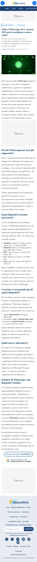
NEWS (8, 507)
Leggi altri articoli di (19, 454)
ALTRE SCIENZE (8, 25)
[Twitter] (17, 539)
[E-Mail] (18, 542)
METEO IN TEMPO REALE (18, 507)
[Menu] (3, 3)
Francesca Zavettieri (9, 49)
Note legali (22, 546)
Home (7, 8)
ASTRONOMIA (25, 512)
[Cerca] (34, 3)
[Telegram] (23, 539)
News (14, 8)
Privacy (29, 546)
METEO (29, 507)
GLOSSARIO (25, 521)
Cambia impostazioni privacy (18, 554)
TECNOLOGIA (21, 25)
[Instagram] (12, 539)
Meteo (21, 8)
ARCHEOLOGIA (13, 517)
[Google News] (28, 539)
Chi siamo (9, 546)
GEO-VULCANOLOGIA (14, 512)
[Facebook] (6, 539)
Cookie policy (18, 551)
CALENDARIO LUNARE (14, 521)
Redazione (15, 546)
